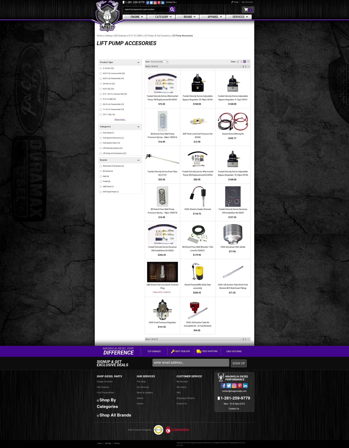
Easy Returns (234, 351)
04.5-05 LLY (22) (109, 84)
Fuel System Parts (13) (111, 143)
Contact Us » (171, 2)
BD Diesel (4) (108, 171)
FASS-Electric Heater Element (198, 209)
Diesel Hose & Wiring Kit (233, 134)
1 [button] (243, 66)
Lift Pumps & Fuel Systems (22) (114, 153)
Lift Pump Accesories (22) (112, 148)
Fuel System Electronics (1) (113, 138)
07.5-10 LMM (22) (109, 99)
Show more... (120, 119)
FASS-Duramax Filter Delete (233, 247)
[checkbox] (101, 166)
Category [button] (158, 17)
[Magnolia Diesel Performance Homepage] (109, 10)
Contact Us (234, 408)
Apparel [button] (210, 17)
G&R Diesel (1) (108, 187)
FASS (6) (106, 176)
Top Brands (154, 351)
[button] (120, 160)
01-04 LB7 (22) (108, 68)
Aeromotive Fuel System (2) (113, 166)
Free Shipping (209, 351)
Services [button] (236, 17)
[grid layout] (244, 62)
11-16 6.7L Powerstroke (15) (113, 109)
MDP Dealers (182, 351)
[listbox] (159, 62)
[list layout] (248, 62)
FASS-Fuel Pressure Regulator (162, 322)
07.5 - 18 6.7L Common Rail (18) (115, 94)
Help (235, 2)
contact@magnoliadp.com (234, 391)
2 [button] (245, 66)
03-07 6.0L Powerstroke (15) (113, 78)
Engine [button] (132, 17)
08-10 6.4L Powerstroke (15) (113, 104)
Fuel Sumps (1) (108, 133)
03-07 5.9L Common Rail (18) (114, 73)
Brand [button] (184, 17)
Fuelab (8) (106, 181)
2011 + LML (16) (109, 114)
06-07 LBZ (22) (108, 89)
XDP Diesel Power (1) (111, 192)
